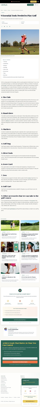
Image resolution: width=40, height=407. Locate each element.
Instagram (6, 397)
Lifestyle (5, 10)
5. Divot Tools (5, 69)
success (33, 200)
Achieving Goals (3, 382)
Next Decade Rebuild (4, 391)
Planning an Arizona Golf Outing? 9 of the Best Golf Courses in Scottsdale (30, 235)
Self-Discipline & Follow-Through (6, 387)
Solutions (3, 384)
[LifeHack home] (4, 5)
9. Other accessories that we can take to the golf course (13, 77)
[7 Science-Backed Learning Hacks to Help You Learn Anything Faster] (30, 247)
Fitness (9, 10)
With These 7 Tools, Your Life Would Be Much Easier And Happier (8, 256)
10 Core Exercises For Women (29, 277)
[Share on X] (7, 26)
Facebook (2, 397)
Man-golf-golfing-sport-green (10, 55)
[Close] (38, 1)
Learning (23, 253)
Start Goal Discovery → (30, 401)
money (21, 104)
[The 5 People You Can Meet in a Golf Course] (10, 225)
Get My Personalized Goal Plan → (20, 319)
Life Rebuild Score (3, 378)
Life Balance (3, 381)
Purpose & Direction (4, 388)
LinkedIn (18, 397)
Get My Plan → (33, 1)
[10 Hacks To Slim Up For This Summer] (10, 268)
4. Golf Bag (5, 67)
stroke (29, 178)
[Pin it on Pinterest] (4, 26)
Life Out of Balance (4, 390)
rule (9, 168)
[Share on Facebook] (2, 26)
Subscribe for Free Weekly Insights (20, 361)
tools (5, 85)
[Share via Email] (10, 26)
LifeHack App (23, 377)
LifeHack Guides (3, 377)
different (8, 120)
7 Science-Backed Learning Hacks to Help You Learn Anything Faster (30, 256)
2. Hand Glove (5, 63)
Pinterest (10, 397)
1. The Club (5, 61)
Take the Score (30, 4)
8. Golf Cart (5, 75)
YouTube (15, 397)
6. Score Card (5, 71)
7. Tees (4, 73)
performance (13, 208)
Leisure (23, 232)
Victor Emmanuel (5, 23)
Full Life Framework (4, 380)
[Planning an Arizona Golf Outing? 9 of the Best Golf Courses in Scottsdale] (30, 225)
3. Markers (5, 65)
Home (2, 10)
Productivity (4, 253)
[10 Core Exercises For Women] (30, 268)
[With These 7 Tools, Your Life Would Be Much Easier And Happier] (10, 247)
